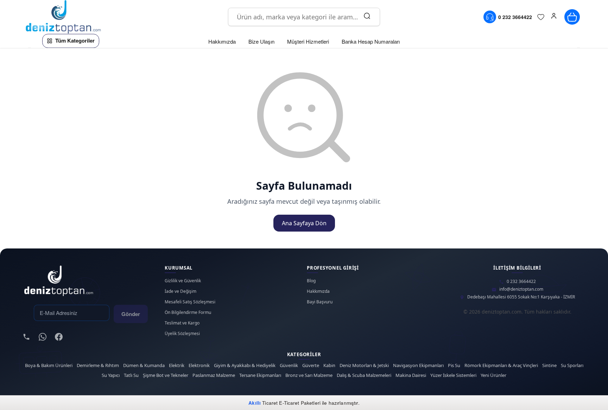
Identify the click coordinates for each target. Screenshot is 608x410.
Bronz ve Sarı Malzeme (308, 375)
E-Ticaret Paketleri (300, 402)
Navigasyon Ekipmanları (418, 365)
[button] (554, 17)
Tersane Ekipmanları (260, 375)
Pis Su (454, 365)
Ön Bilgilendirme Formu (188, 312)
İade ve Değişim (180, 291)
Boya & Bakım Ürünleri (48, 365)
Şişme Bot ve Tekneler (165, 375)
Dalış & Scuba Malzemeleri (364, 375)
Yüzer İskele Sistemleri (453, 375)
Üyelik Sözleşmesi (182, 333)
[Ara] (367, 17)
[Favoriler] (541, 17)
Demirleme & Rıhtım (98, 365)
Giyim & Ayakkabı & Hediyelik (245, 365)
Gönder (130, 314)
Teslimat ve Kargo (182, 323)
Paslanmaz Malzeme (213, 375)
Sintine (549, 365)
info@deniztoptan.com (521, 289)
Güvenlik (289, 365)
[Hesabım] (554, 17)
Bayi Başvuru (319, 302)
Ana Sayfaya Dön (304, 223)
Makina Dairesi (410, 375)
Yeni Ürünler (493, 375)
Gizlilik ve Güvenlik (183, 281)
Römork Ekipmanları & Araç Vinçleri (501, 365)
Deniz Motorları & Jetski (364, 365)
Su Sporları (572, 365)
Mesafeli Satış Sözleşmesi (190, 302)
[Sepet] (572, 17)
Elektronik (199, 365)
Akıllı (254, 402)
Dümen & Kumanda (144, 365)
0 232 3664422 (521, 281)
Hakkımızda (318, 291)
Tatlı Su (131, 375)
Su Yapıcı (111, 375)
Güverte (310, 365)
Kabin (329, 365)
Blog (311, 281)
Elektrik (176, 365)
